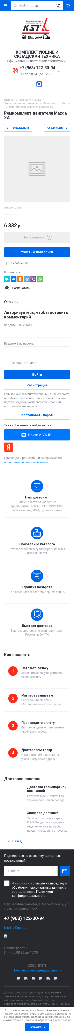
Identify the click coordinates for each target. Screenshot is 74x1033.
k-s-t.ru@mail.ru (15, 928)
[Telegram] (27, 279)
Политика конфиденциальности (37, 970)
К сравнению (19, 263)
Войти (37, 374)
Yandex (8, 447)
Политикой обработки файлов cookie (47, 1020)
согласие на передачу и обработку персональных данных (39, 885)
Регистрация (37, 385)
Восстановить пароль (37, 415)
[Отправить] (65, 871)
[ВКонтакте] (13, 279)
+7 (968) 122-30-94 (37, 67)
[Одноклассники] (20, 279)
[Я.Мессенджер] (7, 279)
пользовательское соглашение (26, 462)
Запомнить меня (24, 363)
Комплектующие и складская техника (37, 54)
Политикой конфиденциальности (32, 894)
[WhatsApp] (40, 279)
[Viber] (33, 279)
